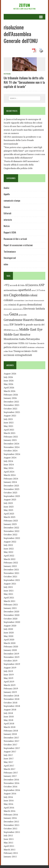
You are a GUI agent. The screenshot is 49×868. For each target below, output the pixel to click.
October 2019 (10, 660)
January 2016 (10, 817)
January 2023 (10, 524)
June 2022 (9, 548)
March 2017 (9, 769)
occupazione (11, 343)
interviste (8, 219)
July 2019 (8, 671)
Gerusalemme (13, 320)
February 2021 (11, 604)
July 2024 (8, 461)
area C (34, 290)
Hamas (39, 320)
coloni (33, 295)
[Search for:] (24, 98)
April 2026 (9, 387)
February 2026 (11, 394)
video (6, 264)
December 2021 (11, 569)
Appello (7, 194)
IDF (11, 324)
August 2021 (10, 583)
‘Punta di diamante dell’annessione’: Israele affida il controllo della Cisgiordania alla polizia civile (22, 165)
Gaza (13, 314)
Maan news (15, 330)
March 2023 (9, 517)
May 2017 (8, 762)
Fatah (6, 314)
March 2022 (9, 559)
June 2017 (9, 758)
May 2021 (8, 593)
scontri (23, 347)
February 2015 (11, 852)
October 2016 (10, 786)
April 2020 (9, 639)
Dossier (7, 207)
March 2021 (9, 601)
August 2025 (10, 415)
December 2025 (11, 401)
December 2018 (11, 695)
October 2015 (10, 828)
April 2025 (9, 429)
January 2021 (10, 608)
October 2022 (10, 534)
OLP (27, 343)
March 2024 (9, 475)
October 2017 (10, 744)
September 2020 (12, 622)
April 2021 (9, 597)
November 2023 (11, 489)
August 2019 (10, 667)
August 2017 (10, 751)
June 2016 (9, 800)
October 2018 (10, 702)
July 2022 (8, 545)
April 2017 (9, 765)
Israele (18, 324)
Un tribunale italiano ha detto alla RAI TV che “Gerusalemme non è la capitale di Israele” (24, 82)
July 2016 (8, 797)
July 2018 (8, 713)
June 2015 (9, 839)
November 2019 (11, 657)
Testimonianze (10, 251)
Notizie (7, 74)
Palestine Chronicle (36, 343)
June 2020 (9, 632)
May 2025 (8, 426)
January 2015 (10, 856)
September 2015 (12, 832)
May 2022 (8, 552)
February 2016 (11, 814)
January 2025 (10, 440)
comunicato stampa (12, 200)
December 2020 (11, 611)
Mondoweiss (11, 339)
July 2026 (8, 377)
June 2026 (9, 380)
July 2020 (8, 628)
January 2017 (10, 775)
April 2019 (9, 681)
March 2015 (9, 849)
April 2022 (9, 555)
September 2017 (12, 748)
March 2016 (9, 810)
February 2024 (11, 478)
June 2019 (9, 674)
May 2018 (8, 720)
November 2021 (11, 573)
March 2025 (9, 433)
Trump (17, 351)
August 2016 (10, 793)
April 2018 (9, 723)
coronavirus (19, 300)
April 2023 (9, 513)
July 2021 (8, 587)
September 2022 (12, 538)
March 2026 (9, 391)
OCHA (21, 343)
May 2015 (8, 842)
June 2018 (9, 716)
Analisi (6, 188)
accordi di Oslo (17, 285)
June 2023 (9, 506)
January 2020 (10, 650)
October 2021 (10, 576)
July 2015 (8, 835)
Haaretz (28, 320)
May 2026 (8, 384)
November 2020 (11, 615)
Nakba (22, 339)
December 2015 (11, 821)
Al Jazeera (31, 285)
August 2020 (10, 625)
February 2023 (11, 520)
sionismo (31, 347)
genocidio (23, 314)
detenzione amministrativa (13, 309)
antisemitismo (11, 290)
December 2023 (11, 485)
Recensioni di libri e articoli (15, 239)
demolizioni (34, 304)
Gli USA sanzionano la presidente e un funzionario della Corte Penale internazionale (22, 140)
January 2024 (10, 481)
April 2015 (9, 845)
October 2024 (10, 450)
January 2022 (10, 566)
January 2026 (10, 398)
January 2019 (10, 692)
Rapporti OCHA (10, 232)
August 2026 (10, 373)
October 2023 (10, 492)
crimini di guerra (17, 304)
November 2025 (11, 405)
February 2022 (11, 562)
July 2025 (8, 419)
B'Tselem (41, 290)
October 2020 (10, 618)
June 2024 (9, 464)
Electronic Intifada (34, 308)
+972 (6, 285)
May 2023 (8, 510)
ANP (41, 285)
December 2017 (11, 737)
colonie (8, 300)
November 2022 (11, 531)
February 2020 (11, 646)
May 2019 (8, 678)
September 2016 (12, 790)
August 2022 (10, 541)
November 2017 (11, 740)
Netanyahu (33, 339)
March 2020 (9, 643)
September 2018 (12, 705)
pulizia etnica (11, 347)
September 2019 (12, 663)
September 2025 (12, 412)
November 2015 (11, 825)
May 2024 (8, 468)
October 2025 (10, 408)
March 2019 (9, 685)
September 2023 (12, 496)
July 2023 (8, 503)
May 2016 (8, 804)
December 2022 (11, 527)
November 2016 (11, 783)
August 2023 (10, 499)
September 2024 (12, 454)
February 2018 (11, 730)
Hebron (6, 325)
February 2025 (11, 436)
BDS (6, 295)
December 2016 (11, 779)
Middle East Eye (30, 329)
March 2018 (9, 727)
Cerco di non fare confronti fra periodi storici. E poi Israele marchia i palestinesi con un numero (24, 130)
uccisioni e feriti (29, 351)
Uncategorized (10, 258)
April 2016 (9, 807)
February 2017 (11, 772)
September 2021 (12, 580)
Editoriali (7, 213)
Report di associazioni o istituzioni (18, 245)
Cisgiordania (19, 295)
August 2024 (10, 457)
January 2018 (10, 734)
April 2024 (9, 471)
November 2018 (11, 698)
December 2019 (11, 653)
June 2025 (9, 422)
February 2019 (11, 688)
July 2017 (8, 755)
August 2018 (10, 709)
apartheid (24, 290)
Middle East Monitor (17, 334)
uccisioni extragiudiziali (18, 355)
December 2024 (11, 443)
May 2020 (8, 636)
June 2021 (9, 590)
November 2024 (11, 447)
